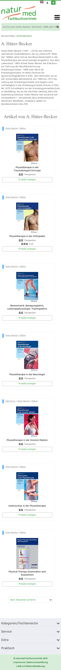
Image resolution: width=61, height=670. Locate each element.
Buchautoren (7, 36)
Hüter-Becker (11, 128)
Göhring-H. (10, 401)
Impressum (19, 662)
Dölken (23, 128)
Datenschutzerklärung (37, 662)
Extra (5, 640)
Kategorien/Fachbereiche (19, 623)
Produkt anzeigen (27, 179)
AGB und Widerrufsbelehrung (31, 666)
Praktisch (8, 648)
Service (6, 632)
